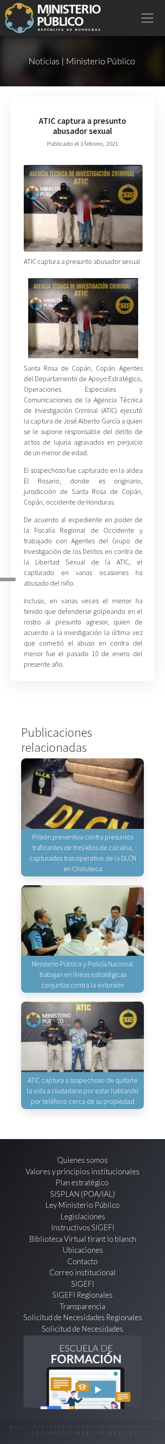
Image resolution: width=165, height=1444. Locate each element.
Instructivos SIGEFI (82, 1227)
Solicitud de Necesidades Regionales (82, 1317)
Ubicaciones (82, 1250)
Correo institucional (82, 1272)
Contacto (82, 1261)
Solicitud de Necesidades (82, 1328)
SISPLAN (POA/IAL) (82, 1194)
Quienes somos (82, 1160)
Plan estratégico (82, 1182)
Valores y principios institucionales (82, 1171)
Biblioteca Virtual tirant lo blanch (82, 1239)
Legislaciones (82, 1216)
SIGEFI (82, 1283)
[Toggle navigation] (147, 18)
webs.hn (124, 1433)
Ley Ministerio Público (82, 1205)
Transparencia (82, 1306)
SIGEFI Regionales (82, 1294)
